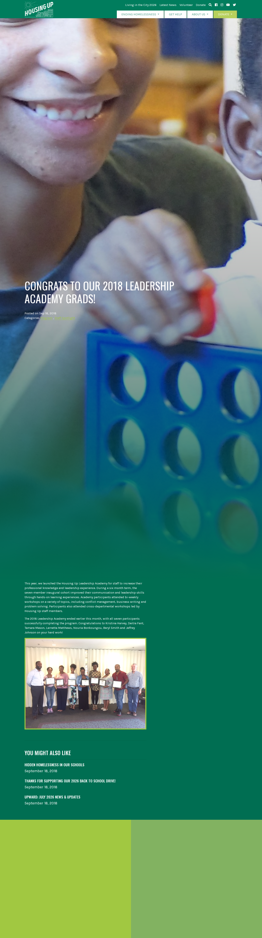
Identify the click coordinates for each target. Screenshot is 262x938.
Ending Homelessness (139, 14)
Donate (201, 5)
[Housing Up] (39, 9)
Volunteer (186, 5)
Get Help (175, 14)
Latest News (168, 5)
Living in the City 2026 (141, 5)
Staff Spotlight (65, 318)
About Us (199, 14)
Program (46, 318)
